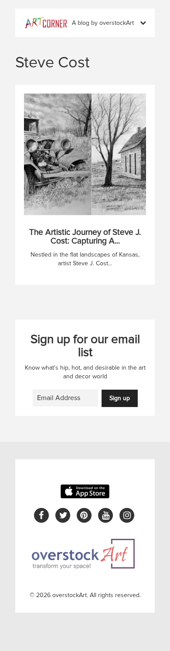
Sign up (119, 398)
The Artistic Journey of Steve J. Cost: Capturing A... (85, 237)
